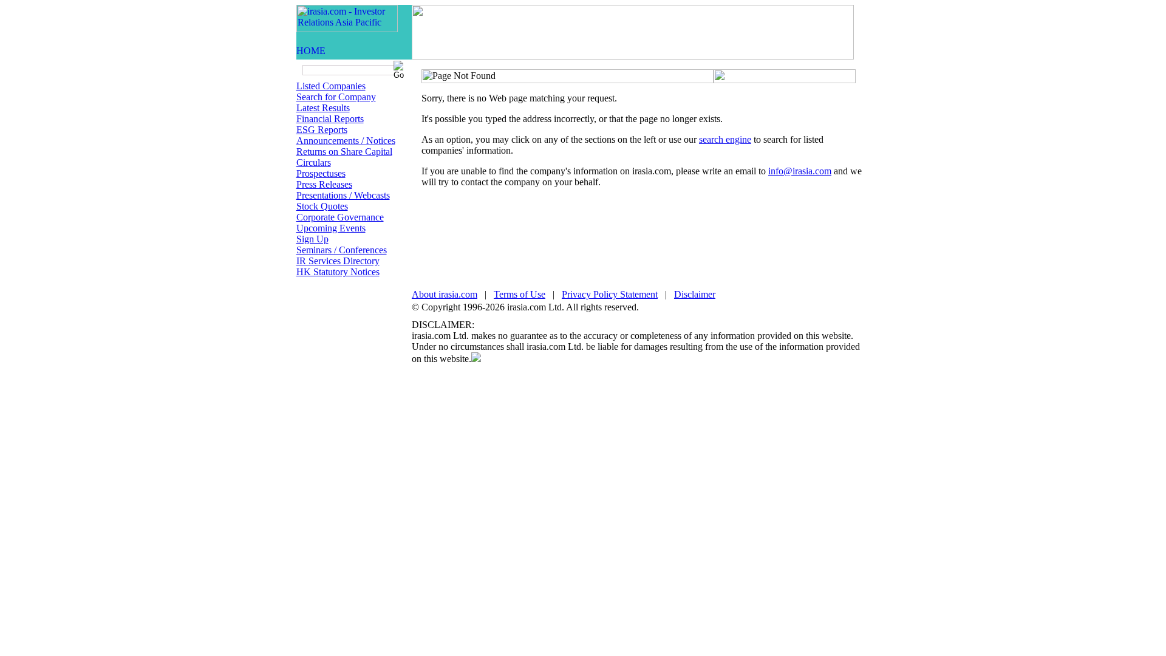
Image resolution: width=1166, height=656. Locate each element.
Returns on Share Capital (344, 151)
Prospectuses (321, 173)
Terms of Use (519, 294)
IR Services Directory (338, 261)
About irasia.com (444, 294)
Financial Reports (330, 119)
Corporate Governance (340, 217)
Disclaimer (694, 294)
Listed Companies (331, 86)
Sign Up (312, 239)
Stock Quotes (322, 206)
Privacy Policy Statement (610, 294)
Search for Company (336, 97)
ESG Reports (321, 130)
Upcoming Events (331, 228)
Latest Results (323, 108)
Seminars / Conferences (341, 250)
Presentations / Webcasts (343, 195)
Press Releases (324, 184)
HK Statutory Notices (338, 272)
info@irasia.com (799, 171)
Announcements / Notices (345, 140)
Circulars (313, 162)
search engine (725, 139)
